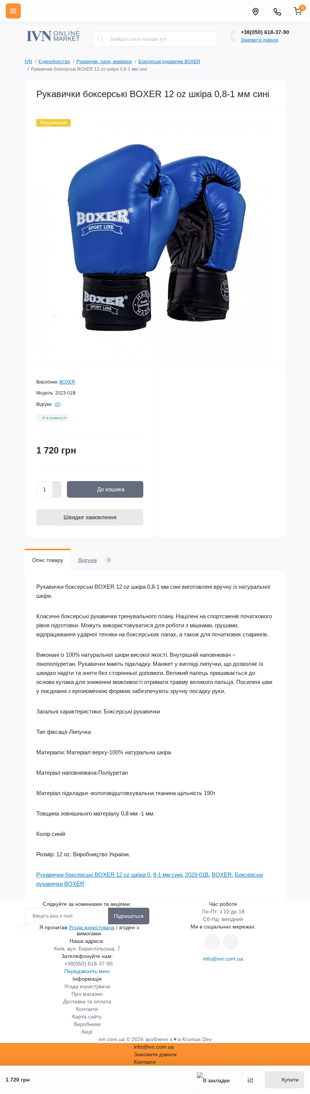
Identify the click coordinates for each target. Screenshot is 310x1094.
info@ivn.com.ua (223, 959)
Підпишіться (129, 916)
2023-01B (197, 874)
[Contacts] (277, 11)
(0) (57, 404)
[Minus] (57, 494)
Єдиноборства (54, 61)
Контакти (87, 1009)
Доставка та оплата (87, 1001)
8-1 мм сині (167, 874)
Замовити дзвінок (259, 40)
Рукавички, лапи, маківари (104, 61)
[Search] (101, 38)
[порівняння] (250, 1079)
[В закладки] (213, 1079)
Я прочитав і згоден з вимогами (89, 930)
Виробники (87, 1024)
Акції (87, 1032)
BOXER (67, 382)
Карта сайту (87, 1017)
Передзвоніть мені (87, 971)
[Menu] (13, 11)
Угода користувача (92, 927)
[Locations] (255, 11)
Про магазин (87, 994)
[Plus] (57, 485)
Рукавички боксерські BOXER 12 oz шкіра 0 (93, 874)
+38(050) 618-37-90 (265, 32)
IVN (28, 61)
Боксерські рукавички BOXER (169, 61)
